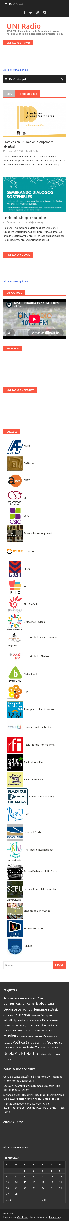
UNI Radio (24, 25)
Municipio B (30, 673)
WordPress (22, 1216)
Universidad (45, 1054)
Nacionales (22, 1036)
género (27, 1026)
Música (9, 1036)
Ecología (53, 1009)
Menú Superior (17, 4)
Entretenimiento (34, 1020)
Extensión (29, 551)
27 (7, 1194)
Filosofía (6, 1026)
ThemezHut (54, 1216)
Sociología (9, 1047)
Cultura (48, 1003)
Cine (40, 998)
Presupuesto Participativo (38, 709)
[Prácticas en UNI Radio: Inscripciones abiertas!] (34, 119)
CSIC (26, 515)
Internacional (48, 1025)
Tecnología (42, 1047)
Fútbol (21, 1025)
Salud (30, 1042)
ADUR (26, 446)
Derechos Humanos (32, 1009)
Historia (34, 1025)
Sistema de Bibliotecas (36, 910)
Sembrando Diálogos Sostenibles (25, 218)
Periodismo (7, 1043)
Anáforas (28, 463)
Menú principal (17, 79)
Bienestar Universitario (20, 998)
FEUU (26, 568)
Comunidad (34, 1003)
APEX (26, 480)
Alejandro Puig (36, 222)
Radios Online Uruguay (41, 796)
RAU (26, 814)
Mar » (45, 1199)
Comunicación (15, 1003)
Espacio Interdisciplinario (38, 533)
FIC (25, 586)
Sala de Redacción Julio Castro (40, 871)
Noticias (32, 1036)
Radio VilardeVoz (33, 779)
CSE (25, 497)
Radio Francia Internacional (39, 744)
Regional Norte (32, 832)
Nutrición (41, 1036)
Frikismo (14, 1025)
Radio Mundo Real (33, 762)
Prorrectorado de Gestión (38, 727)
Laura (6, 1085)
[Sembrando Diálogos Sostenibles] (34, 194)
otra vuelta (52, 1036)
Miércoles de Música (45, 1030)
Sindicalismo (41, 1043)
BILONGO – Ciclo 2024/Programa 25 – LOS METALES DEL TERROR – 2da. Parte (34, 1107)
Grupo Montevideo (34, 621)
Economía (8, 1015)
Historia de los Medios (36, 656)
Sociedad (55, 1042)
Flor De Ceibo (31, 604)
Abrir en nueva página (15, 69)
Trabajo (53, 1047)
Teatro (31, 1047)
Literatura (29, 1030)
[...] (59, 164)
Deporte (10, 1009)
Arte (6, 998)
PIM (25, 691)
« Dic (8, 1199)
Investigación (12, 1030)
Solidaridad (21, 1047)
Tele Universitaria (33, 928)
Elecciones (35, 1015)
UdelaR (27, 946)
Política (18, 1042)
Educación (22, 1015)
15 (25, 1182)
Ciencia (33, 998)
